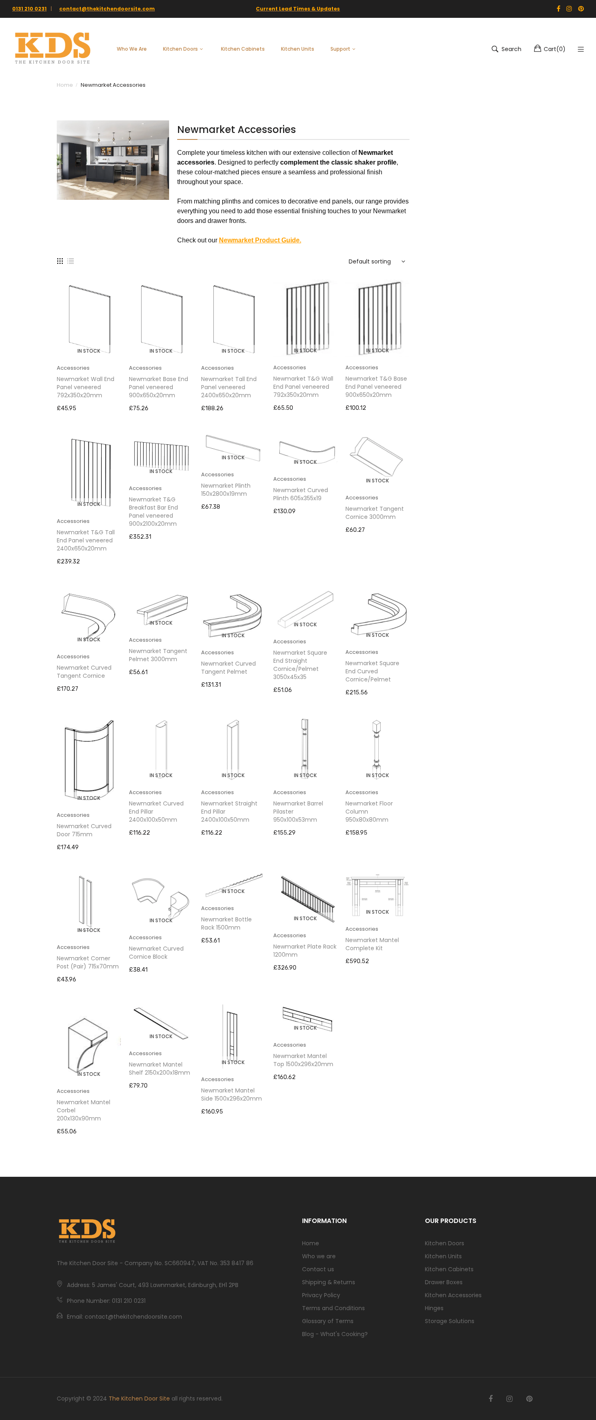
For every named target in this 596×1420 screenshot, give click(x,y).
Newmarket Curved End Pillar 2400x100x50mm (156, 811)
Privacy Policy (321, 1295)
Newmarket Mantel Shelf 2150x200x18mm (159, 1068)
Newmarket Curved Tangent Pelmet (228, 668)
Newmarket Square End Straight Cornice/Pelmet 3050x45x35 (300, 665)
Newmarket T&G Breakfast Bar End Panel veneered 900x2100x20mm (153, 511)
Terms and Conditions (333, 1308)
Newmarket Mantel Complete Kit (372, 944)
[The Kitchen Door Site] (52, 49)
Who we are (319, 1256)
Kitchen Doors (444, 1243)
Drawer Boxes (444, 1282)
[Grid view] (60, 260)
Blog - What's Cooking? (335, 1334)
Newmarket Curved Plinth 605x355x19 (300, 494)
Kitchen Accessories (453, 1295)
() (555, 49)
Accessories (73, 368)
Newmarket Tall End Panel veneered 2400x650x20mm (229, 387)
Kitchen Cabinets (449, 1269)
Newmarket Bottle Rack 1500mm (226, 923)
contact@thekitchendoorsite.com (107, 8)
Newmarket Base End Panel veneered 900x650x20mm (158, 387)
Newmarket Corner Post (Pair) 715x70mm (88, 962)
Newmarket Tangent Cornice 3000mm (374, 513)
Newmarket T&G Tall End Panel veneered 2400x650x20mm (86, 540)
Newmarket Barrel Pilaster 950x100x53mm (298, 811)
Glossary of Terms (328, 1321)
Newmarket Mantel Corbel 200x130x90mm (83, 1110)
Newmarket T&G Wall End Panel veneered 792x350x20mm (303, 387)
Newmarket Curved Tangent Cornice (84, 672)
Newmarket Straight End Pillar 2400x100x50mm (229, 811)
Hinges (434, 1308)
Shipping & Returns (328, 1282)
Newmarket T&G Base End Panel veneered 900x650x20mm (376, 387)
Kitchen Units (443, 1256)
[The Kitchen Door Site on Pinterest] (529, 1399)
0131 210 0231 (29, 8)
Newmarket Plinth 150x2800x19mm (226, 490)
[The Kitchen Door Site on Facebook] (490, 1399)
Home (310, 1243)
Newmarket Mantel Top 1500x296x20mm (303, 1060)
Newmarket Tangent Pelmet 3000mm (158, 655)
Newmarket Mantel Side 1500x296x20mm (231, 1094)
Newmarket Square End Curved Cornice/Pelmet (372, 671)
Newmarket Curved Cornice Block (156, 953)
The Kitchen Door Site (139, 1398)
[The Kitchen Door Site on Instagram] (509, 1399)
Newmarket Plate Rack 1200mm (305, 950)
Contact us (318, 1269)
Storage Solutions (449, 1321)
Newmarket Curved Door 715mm (84, 830)
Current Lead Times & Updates (298, 8)
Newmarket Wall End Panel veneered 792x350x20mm (85, 387)
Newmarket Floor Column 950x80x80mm (369, 811)
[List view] (70, 260)
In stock (88, 350)
